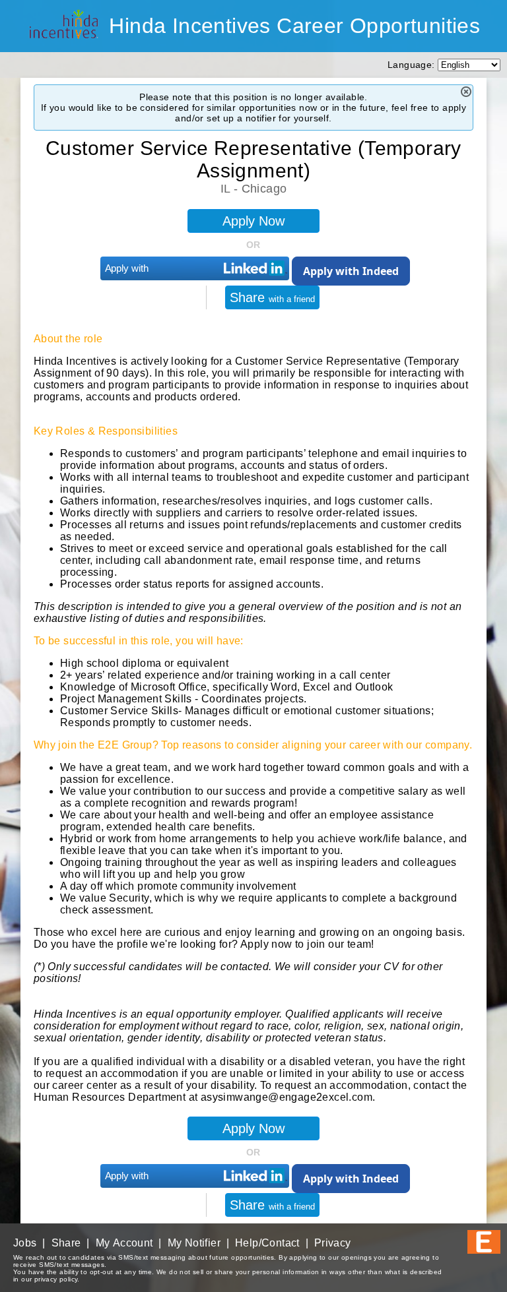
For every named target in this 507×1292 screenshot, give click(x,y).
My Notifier (194, 1242)
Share (272, 297)
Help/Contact (267, 1242)
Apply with (127, 268)
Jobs (25, 1242)
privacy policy (56, 1279)
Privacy (332, 1242)
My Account (124, 1242)
